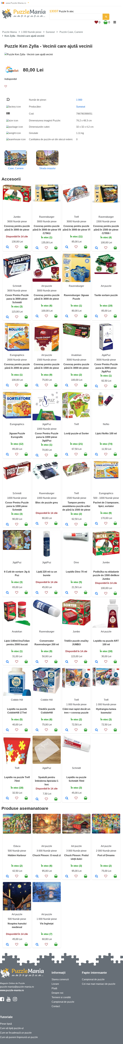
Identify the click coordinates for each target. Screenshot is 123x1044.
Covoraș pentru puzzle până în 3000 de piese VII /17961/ (47, 230)
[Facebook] (2, 1000)
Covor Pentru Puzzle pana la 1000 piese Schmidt (17, 506)
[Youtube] (8, 1000)
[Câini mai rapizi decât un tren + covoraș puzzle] (66, 730)
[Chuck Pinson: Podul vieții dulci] (66, 876)
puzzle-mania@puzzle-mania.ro (17, 986)
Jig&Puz (106, 355)
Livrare (55, 984)
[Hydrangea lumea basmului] (96, 730)
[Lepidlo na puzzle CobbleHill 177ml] (7, 730)
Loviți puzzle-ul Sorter (76, 433)
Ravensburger (46, 217)
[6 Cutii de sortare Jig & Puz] (7, 593)
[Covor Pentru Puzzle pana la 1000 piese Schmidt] (7, 525)
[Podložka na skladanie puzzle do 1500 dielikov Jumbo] (96, 594)
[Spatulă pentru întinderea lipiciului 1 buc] (37, 799)
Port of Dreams (106, 855)
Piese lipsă (6, 1024)
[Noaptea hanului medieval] (7, 945)
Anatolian (76, 355)
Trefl (76, 217)
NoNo (106, 424)
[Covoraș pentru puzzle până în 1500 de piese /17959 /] (96, 248)
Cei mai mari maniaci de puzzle (98, 984)
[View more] (17, 201)
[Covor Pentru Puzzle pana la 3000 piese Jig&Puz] (96, 386)
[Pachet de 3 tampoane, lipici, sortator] (96, 524)
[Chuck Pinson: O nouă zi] (37, 876)
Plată (54, 988)
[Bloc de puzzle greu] (37, 524)
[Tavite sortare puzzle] (96, 316)
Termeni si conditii (61, 997)
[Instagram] (15, 1000)
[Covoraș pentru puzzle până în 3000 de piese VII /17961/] (37, 248)
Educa (17, 846)
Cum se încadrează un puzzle (16, 1032)
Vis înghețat (46, 923)
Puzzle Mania (9, 32)
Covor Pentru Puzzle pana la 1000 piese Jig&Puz (46, 437)
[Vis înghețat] (37, 945)
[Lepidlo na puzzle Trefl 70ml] (7, 798)
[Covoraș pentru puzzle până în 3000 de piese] (7, 247)
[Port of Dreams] (96, 876)
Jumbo (17, 217)
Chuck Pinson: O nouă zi (47, 855)
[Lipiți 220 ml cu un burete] (37, 593)
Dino (76, 562)
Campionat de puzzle (63, 1002)
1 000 (79, 100)
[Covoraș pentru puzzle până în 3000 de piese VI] (66, 247)
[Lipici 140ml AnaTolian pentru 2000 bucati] (7, 662)
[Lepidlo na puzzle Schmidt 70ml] (66, 798)
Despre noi (57, 993)
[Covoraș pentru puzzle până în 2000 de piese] (7, 385)
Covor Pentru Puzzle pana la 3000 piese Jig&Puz (106, 368)
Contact (56, 1006)
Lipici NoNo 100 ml (106, 433)
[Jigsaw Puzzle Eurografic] (7, 455)
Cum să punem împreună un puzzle (19, 1037)
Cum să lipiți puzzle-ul (12, 1028)
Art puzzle (46, 286)
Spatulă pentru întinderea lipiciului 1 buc (46, 781)
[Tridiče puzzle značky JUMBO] (66, 662)
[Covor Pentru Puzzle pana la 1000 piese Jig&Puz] (37, 455)
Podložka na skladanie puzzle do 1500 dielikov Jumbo (106, 575)
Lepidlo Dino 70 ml (76, 571)
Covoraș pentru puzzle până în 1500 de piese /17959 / (106, 230)
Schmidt (17, 286)
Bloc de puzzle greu (46, 502)
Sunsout (50, 32)
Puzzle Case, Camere (71, 32)
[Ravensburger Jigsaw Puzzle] (66, 316)
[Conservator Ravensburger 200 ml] (37, 662)
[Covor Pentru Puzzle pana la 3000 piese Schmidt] (7, 317)
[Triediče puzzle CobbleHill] (37, 730)
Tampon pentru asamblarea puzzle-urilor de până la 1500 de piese (76, 506)
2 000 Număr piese (106, 850)
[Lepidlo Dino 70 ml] (66, 593)
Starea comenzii (60, 979)
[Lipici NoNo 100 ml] (96, 455)
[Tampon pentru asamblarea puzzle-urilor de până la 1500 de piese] (66, 525)
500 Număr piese (17, 850)
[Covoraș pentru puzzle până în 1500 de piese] (37, 385)
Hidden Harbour (17, 855)
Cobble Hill (17, 700)
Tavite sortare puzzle (106, 295)
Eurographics (17, 355)
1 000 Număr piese (31, 32)
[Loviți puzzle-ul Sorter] (66, 455)
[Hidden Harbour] (7, 876)
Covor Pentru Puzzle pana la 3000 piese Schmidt (17, 299)
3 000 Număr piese (47, 850)
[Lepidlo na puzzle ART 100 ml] (96, 662)
